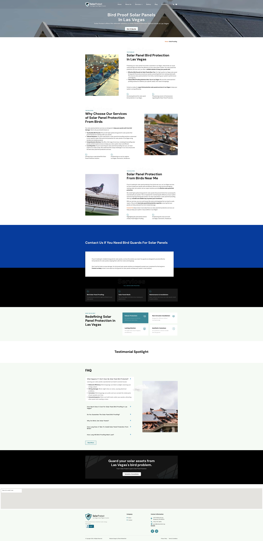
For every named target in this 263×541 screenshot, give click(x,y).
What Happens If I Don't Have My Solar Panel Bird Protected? (107, 379)
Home (120, 4)
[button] (109, 378)
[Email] (176, 4)
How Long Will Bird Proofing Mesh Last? (100, 435)
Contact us (130, 208)
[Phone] (173, 4)
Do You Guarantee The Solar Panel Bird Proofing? (103, 414)
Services (138, 4)
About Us (128, 4)
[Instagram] (156, 531)
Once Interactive (122, 538)
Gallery (148, 4)
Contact (164, 4)
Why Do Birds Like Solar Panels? (98, 421)
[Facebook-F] (152, 531)
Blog (156, 4)
